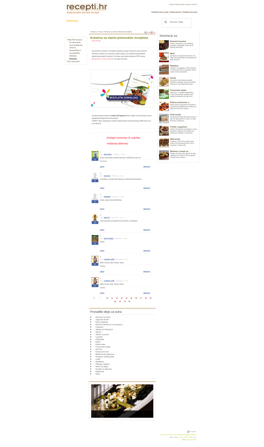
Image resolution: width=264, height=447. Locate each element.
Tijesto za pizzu (102, 334)
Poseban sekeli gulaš (105, 357)
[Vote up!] (95, 162)
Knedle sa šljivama (104, 369)
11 (112, 298)
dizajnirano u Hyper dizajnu (102, 59)
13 (122, 298)
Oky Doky (108, 154)
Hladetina (100, 361)
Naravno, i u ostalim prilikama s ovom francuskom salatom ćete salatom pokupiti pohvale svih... (182, 93)
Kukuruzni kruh (102, 352)
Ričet (98, 374)
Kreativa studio (191, 439)
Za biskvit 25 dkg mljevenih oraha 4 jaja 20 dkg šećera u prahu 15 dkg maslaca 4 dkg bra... (183, 118)
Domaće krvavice (103, 317)
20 (115, 301)
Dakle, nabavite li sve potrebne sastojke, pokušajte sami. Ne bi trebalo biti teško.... (181, 44)
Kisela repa (100, 344)
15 (131, 298)
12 (117, 298)
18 (146, 298)
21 (120, 301)
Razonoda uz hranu (141, 21)
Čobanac (99, 327)
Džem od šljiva (102, 366)
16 (136, 298)
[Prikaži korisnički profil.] (95, 157)
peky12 (107, 218)
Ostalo (100, 32)
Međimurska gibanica (105, 354)
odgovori (146, 167)
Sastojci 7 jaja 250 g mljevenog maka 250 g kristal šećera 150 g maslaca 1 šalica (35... (182, 142)
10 (107, 298)
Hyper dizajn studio (185, 437)
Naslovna (93, 32)
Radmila (107, 197)
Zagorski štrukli (102, 319)
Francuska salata (103, 347)
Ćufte (98, 359)
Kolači (100, 21)
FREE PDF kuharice (74, 40)
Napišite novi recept (190, 12)
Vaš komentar (96, 40)
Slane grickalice (117, 21)
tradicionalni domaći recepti (83, 12)
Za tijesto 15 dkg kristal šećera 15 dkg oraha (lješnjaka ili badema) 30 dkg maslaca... (183, 56)
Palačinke (100, 371)
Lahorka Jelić (109, 259)
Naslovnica (72, 21)
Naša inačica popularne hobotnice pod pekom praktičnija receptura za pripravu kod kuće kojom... (183, 105)
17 (141, 298)
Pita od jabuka (102, 322)
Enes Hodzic (109, 238)
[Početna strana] (87, 10)
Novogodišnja (74, 53)
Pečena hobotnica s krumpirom (109, 324)
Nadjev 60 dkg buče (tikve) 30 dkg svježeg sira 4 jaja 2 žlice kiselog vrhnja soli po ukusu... (183, 154)
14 (126, 298)
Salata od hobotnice (104, 329)
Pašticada (100, 339)
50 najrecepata (75, 42)
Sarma (98, 332)
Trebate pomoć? (176, 12)
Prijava (189, 8)
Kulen (98, 342)
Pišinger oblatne (103, 364)
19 (150, 298)
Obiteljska (73, 56)
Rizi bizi (99, 349)
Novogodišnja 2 (75, 50)
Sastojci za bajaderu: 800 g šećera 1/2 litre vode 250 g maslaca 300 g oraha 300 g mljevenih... (183, 69)
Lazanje (99, 337)
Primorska (73, 59)
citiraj (102, 167)
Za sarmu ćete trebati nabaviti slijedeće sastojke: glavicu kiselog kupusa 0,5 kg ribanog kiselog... (183, 81)
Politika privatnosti (190, 434)
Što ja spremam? (73, 62)
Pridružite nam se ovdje (160, 12)
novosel (107, 176)
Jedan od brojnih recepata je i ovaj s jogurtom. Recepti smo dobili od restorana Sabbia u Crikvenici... (183, 130)
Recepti (88, 21)
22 (125, 301)
